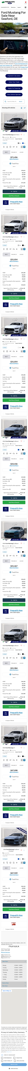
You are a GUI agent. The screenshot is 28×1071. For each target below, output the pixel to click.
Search (20, 101)
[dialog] (14, 1050)
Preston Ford (24, 67)
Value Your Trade (14, 82)
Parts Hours (5, 985)
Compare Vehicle (9, 209)
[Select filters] (21, 108)
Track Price (15, 163)
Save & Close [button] (14, 1064)
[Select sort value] (24, 107)
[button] (5, 7)
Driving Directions (6, 952)
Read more (9, 1051)
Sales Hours (5, 961)
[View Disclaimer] (17, 147)
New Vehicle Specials (14, 94)
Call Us (15, 191)
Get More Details (14, 196)
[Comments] (22, 147)
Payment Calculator (14, 76)
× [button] (26, 1031)
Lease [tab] (21, 152)
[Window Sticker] (24, 147)
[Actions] (24, 134)
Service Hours (5, 983)
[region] (14, 178)
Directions (13, 7)
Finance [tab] (14, 152)
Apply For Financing (14, 88)
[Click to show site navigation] (25, 7)
